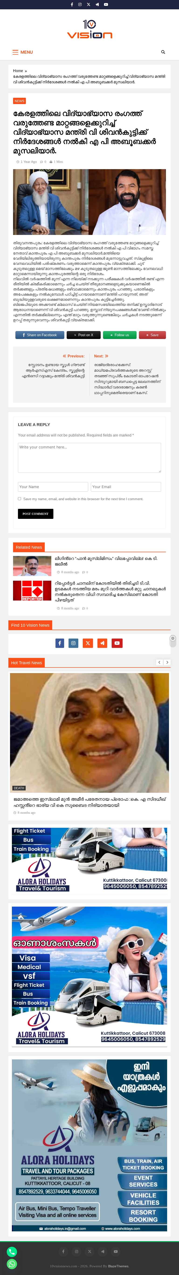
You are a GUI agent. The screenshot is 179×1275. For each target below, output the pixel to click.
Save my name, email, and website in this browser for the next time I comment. (83, 499)
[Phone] (12, 1252)
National (21, 768)
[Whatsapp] (12, 1264)
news (19, 101)
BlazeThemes (118, 1266)
